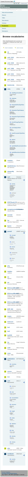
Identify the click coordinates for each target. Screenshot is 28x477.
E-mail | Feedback (6, 472)
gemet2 (9, 231)
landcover (10, 321)
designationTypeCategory (14, 110)
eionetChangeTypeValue (14, 122)
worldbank (10, 453)
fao (8, 220)
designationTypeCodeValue (14, 116)
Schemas (4, 23)
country (13, 459)
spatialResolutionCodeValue (14, 152)
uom (8, 381)
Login (16, 3)
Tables (3, 17)
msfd (8, 347)
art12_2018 (10, 63)
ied (8, 282)
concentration (14, 397)
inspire (9, 316)
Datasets (4, 15)
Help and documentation (7, 12)
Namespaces (5, 31)
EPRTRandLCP (11, 202)
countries (14, 364)
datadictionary (11, 166)
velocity (13, 436)
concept (13, 235)
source (13, 246)
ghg (8, 266)
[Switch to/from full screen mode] (19, 3)
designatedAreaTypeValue (14, 104)
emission (14, 404)
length (13, 411)
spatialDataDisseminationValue (14, 145)
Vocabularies (5, 25)
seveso (9, 371)
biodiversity (10, 85)
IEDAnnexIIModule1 (11, 288)
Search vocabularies (9, 47)
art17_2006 (10, 68)
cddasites (14, 98)
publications (11, 358)
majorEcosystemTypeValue (14, 133)
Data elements (5, 20)
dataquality (10, 171)
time (13, 430)
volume (13, 442)
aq (8, 52)
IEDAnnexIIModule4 (11, 302)
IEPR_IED (10, 309)
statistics (14, 423)
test (8, 377)
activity (13, 183)
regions (13, 139)
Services (4, 28)
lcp (8, 342)
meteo (13, 418)
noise (9, 353)
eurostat (9, 215)
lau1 (8, 327)
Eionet (8, 9)
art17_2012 (10, 74)
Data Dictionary (13, 9)
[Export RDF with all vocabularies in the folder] (24, 89)
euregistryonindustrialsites (11, 209)
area (13, 392)
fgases (9, 226)
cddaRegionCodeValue (14, 92)
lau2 (8, 331)
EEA (8, 1)
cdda (8, 89)
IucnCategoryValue (14, 127)
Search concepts (20, 47)
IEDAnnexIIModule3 (11, 293)
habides (9, 271)
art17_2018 (10, 79)
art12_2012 (10, 57)
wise (8, 448)
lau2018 (9, 335)
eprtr (8, 177)
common (10, 160)
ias (8, 277)
